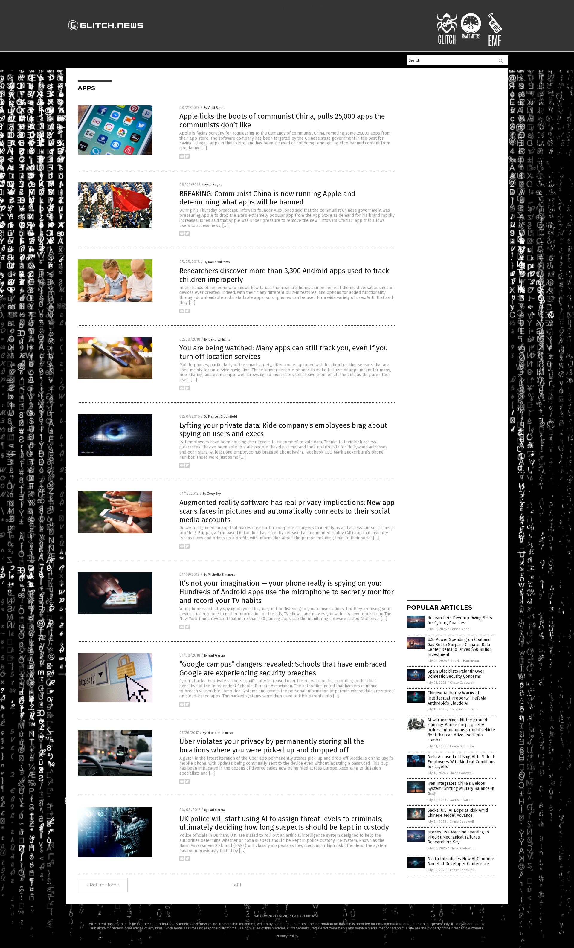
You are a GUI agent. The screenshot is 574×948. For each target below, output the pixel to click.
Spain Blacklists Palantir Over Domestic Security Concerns (456, 674)
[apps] (106, 33)
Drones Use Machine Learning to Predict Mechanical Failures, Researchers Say (458, 837)
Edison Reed (460, 629)
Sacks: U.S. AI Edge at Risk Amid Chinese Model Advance (458, 813)
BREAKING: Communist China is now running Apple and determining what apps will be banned (267, 198)
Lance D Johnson (462, 746)
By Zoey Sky (212, 494)
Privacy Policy (287, 936)
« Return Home (102, 885)
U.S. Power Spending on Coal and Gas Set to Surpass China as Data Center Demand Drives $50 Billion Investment (460, 647)
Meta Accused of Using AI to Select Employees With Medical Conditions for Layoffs (461, 762)
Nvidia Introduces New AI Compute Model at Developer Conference (461, 861)
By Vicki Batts (213, 108)
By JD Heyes (213, 185)
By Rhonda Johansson (219, 733)
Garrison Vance (461, 800)
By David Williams (217, 262)
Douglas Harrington (464, 661)
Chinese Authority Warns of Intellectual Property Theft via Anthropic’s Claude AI (457, 698)
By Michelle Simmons (219, 575)
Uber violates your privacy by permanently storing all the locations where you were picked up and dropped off (271, 745)
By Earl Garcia (214, 655)
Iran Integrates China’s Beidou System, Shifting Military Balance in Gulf (461, 788)
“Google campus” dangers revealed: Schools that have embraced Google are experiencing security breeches (283, 668)
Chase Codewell (462, 683)
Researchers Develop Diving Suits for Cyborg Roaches (460, 620)
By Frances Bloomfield (220, 417)
